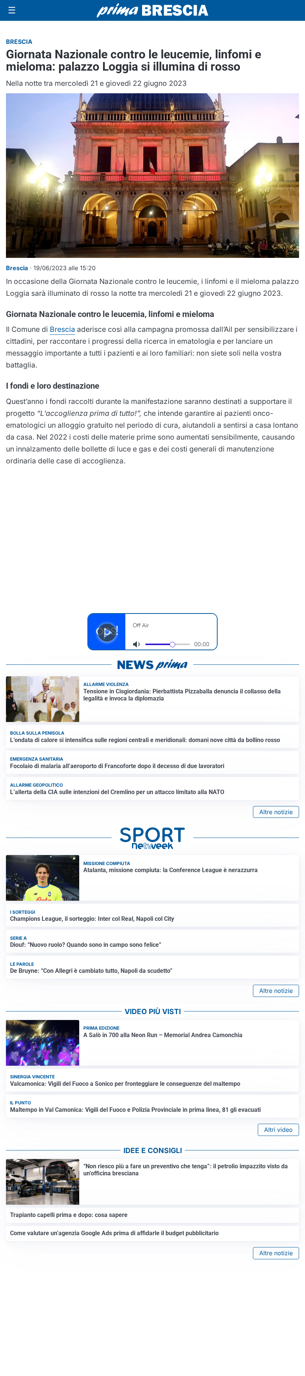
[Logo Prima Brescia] (152, 10)
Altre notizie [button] (276, 812)
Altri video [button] (278, 1129)
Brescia (62, 329)
